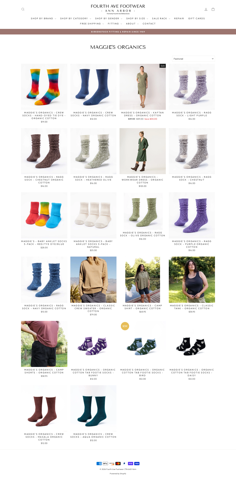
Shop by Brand (42, 18)
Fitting (114, 23)
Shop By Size (136, 18)
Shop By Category (74, 18)
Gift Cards (196, 18)
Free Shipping (91, 23)
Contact (149, 23)
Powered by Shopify (118, 473)
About (131, 23)
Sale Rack (160, 18)
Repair (179, 18)
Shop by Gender (107, 18)
